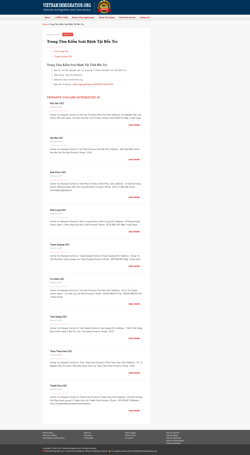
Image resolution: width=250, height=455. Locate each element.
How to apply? (130, 433)
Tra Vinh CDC (57, 279)
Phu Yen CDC (57, 103)
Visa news (88, 435)
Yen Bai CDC (56, 138)
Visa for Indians (172, 435)
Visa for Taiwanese (173, 438)
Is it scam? (129, 438)
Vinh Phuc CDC (58, 172)
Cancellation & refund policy (54, 438)
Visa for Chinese (172, 433)
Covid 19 (67, 34)
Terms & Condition (50, 435)
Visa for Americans (173, 443)
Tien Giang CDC (58, 316)
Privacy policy (48, 433)
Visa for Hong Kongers (175, 441)
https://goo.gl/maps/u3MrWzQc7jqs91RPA (93, 84)
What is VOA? (130, 435)
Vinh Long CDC (61, 51)
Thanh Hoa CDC (58, 385)
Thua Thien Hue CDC (61, 351)
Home (45, 24)
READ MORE (134, 125)
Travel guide (89, 438)
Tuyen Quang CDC (63, 56)
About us (87, 433)
